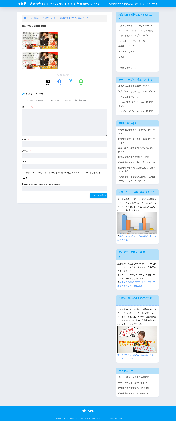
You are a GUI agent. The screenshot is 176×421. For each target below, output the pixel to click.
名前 (25, 139)
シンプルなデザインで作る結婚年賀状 (135, 111)
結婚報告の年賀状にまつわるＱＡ (133, 393)
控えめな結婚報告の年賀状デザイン (134, 86)
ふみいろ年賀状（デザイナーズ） (133, 35)
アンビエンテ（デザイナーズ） (132, 41)
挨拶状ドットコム (126, 46)
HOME (90, 410)
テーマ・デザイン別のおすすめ (132, 382)
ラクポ (121, 57)
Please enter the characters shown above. (41, 184)
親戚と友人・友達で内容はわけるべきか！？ (135, 150)
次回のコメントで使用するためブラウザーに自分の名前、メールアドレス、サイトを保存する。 (63, 173)
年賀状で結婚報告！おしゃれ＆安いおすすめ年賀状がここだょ (59, 3)
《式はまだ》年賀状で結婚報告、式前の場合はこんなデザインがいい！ (136, 179)
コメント (27, 107)
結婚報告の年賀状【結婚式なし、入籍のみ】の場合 (136, 170)
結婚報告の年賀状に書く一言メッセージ (136, 162)
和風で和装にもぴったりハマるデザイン (136, 91)
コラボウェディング (127, 68)
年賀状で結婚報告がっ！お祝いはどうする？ (136, 132)
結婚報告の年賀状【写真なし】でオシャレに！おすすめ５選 (133, 4)
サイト (25, 162)
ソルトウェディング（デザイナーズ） (135, 26)
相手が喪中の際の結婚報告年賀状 (133, 157)
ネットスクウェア (126, 51)
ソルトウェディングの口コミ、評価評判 (137, 31)
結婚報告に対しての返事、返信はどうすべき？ (136, 141)
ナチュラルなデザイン (128, 97)
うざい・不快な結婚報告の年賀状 (133, 377)
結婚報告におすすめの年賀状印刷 (133, 388)
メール (26, 151)
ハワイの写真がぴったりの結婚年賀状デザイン (136, 104)
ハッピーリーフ (125, 62)
